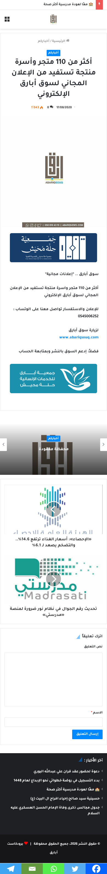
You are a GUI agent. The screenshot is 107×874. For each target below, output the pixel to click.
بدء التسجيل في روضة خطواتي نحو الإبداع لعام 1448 (57, 781)
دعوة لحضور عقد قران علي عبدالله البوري (66, 772)
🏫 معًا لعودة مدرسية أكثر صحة (68, 5)
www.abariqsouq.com (78, 338)
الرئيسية (59, 41)
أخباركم (43, 41)
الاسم (97, 713)
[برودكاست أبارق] (53, 19)
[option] (53, 445)
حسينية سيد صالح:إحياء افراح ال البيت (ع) (65, 799)
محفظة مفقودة (54, 449)
